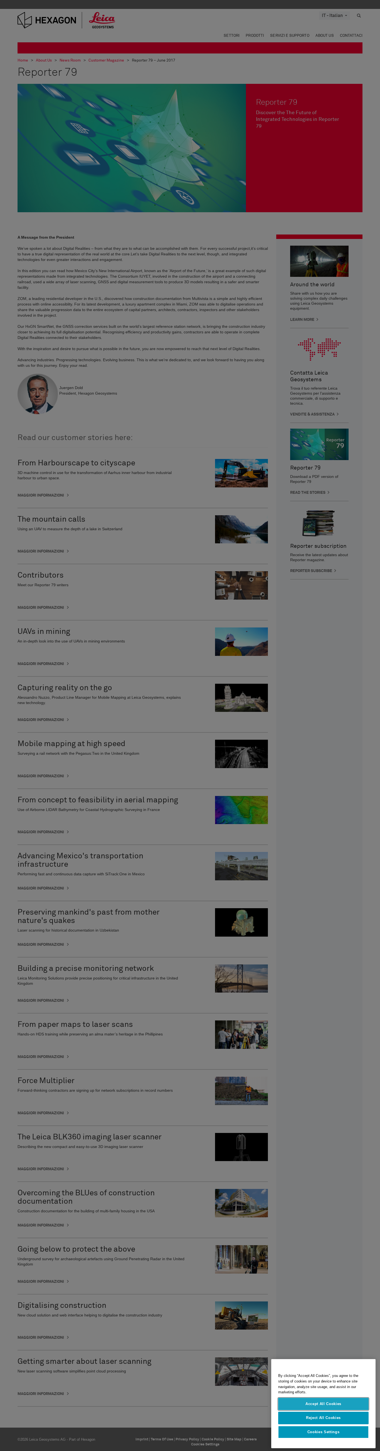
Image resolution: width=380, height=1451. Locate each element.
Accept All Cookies (323, 1404)
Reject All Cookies (323, 1418)
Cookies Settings (323, 1432)
